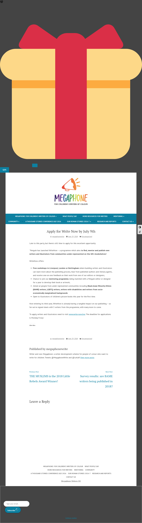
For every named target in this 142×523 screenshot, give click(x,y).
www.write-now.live (77, 314)
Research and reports (106, 221)
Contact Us (127, 221)
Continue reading (71, 518)
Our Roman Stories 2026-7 (78, 221)
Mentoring (118, 216)
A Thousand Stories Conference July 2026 (43, 221)
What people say (70, 216)
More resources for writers (95, 216)
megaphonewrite (58, 236)
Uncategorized (87, 236)
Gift (4, 170)
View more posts (87, 357)
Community (13, 221)
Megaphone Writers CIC (71, 481)
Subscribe (11, 510)
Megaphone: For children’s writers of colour (35, 216)
